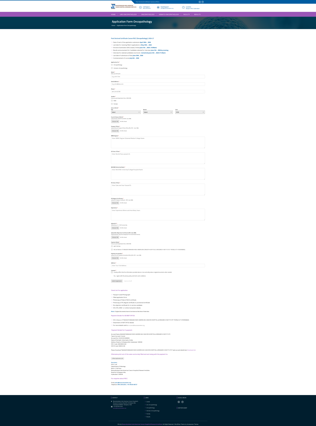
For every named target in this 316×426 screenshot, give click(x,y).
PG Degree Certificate (117, 198)
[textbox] (124, 112)
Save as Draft (128, 281)
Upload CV (114, 223)
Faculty (186, 14)
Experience (114, 208)
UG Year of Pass (115, 151)
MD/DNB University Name (118, 167)
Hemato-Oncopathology (169, 14)
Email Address (115, 81)
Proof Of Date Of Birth (117, 117)
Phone (113, 89)
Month (145, 109)
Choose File (115, 121)
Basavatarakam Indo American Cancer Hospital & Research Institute (142, 424)
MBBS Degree (115, 135)
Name (113, 72)
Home (113, 25)
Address (113, 263)
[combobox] (126, 112)
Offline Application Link (117, 358)
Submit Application (117, 281)
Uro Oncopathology (128, 14)
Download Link (191, 350)
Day (112, 109)
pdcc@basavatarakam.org (119, 408)
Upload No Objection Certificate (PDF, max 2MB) (123, 233)
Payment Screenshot (117, 253)
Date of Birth (115, 108)
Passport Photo (115, 126)
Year (176, 109)
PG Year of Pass (115, 182)
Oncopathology (147, 14)
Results (197, 14)
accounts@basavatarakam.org (136, 325)
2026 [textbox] (177, 112)
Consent (113, 270)
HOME (113, 14)
